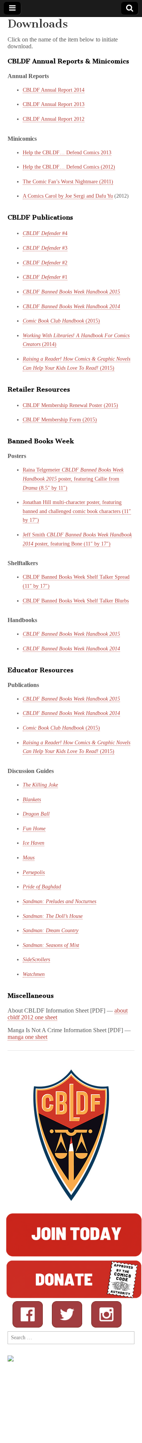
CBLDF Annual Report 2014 (53, 90)
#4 (45, 233)
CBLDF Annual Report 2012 (53, 119)
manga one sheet (27, 1037)
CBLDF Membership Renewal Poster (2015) (70, 405)
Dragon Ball (36, 814)
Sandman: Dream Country (50, 930)
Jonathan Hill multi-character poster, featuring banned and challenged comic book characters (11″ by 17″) (77, 511)
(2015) (61, 321)
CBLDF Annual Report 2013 (53, 104)
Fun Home (34, 828)
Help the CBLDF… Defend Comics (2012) (69, 167)
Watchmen (34, 974)
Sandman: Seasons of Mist (51, 945)
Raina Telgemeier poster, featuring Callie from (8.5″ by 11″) (73, 478)
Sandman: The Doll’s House (53, 916)
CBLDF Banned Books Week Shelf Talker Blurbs (76, 601)
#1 (45, 277)
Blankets (32, 799)
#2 (45, 263)
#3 (45, 248)
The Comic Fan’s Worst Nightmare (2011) (68, 181)
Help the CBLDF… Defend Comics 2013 (67, 152)
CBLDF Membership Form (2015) (60, 420)
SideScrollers (36, 959)
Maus (28, 858)
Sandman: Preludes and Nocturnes (59, 901)
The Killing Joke (40, 785)
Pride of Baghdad (42, 887)
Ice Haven (33, 843)
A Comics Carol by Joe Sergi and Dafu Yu (68, 196)
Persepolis (34, 872)
